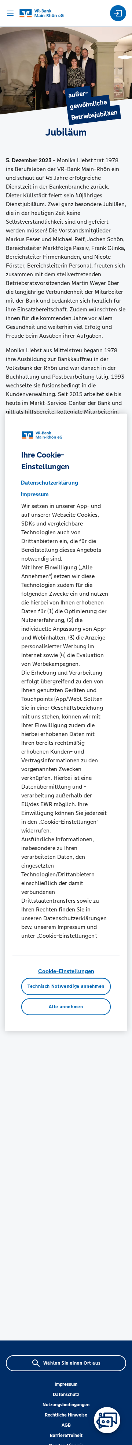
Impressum (66, 1384)
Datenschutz (66, 1394)
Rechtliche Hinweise (66, 1415)
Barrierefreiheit (66, 1435)
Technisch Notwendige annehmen (65, 986)
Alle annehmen (66, 1007)
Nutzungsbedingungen (66, 1405)
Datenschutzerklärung (49, 482)
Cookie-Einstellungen (66, 971)
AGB (66, 1425)
